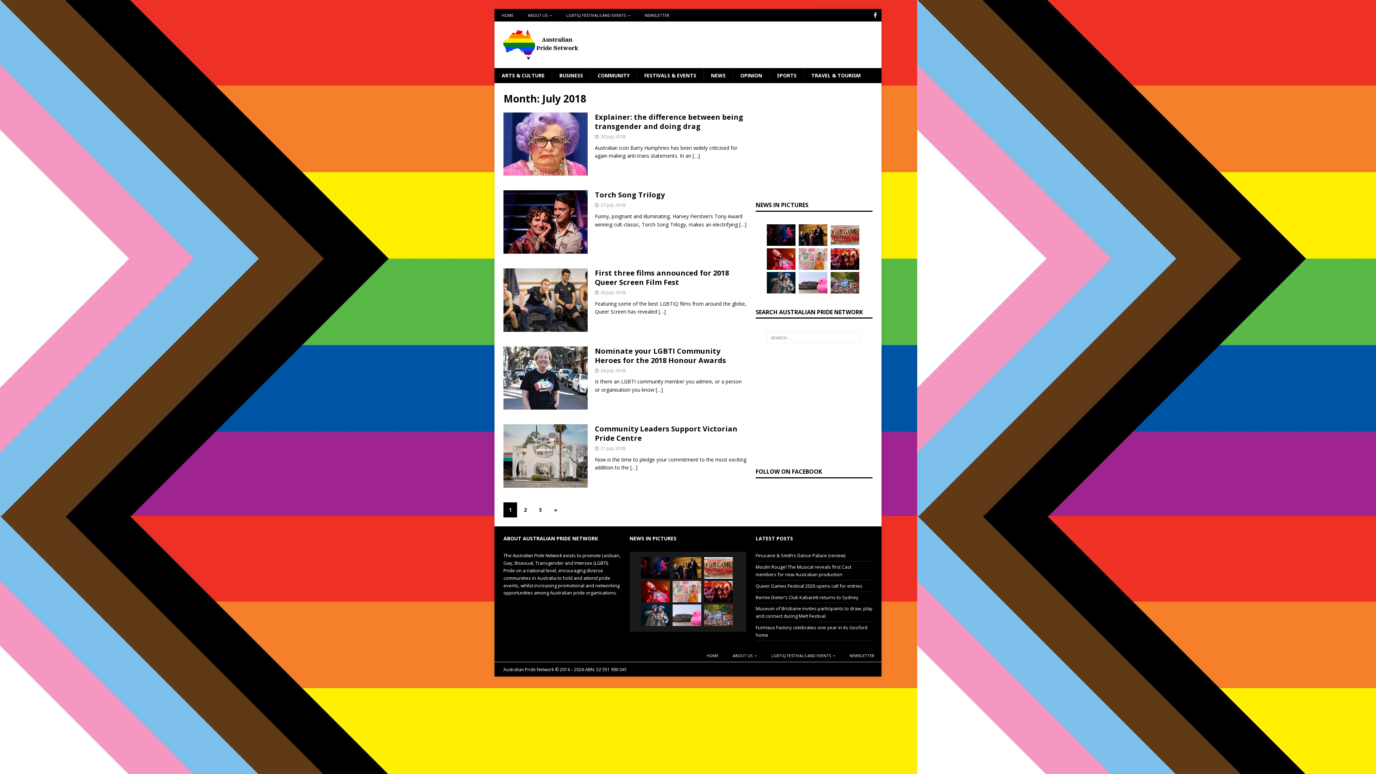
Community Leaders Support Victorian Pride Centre (666, 433)
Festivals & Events (670, 75)
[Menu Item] (875, 15)
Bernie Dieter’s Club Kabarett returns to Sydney (807, 597)
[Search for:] (814, 338)
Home (507, 15)
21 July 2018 (613, 448)
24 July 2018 (613, 370)
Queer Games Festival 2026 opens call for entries (809, 586)
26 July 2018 (613, 292)
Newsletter (657, 15)
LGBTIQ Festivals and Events (596, 15)
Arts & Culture (523, 75)
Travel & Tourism (836, 75)
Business (571, 75)
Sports (787, 75)
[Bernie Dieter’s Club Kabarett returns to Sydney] (781, 259)
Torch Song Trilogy (630, 195)
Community (614, 75)
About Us (538, 15)
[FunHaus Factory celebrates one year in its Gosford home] (845, 259)
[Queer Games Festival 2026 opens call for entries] (845, 235)
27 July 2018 (613, 205)
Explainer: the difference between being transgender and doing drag (669, 121)
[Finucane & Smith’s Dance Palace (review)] (781, 235)
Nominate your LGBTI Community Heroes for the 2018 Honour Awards (660, 355)
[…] (696, 155)
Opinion (751, 75)
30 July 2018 (613, 136)
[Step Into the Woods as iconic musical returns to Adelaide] (781, 282)
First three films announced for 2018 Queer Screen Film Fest (662, 277)
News (718, 75)
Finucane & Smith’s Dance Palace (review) (800, 555)
